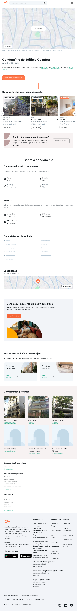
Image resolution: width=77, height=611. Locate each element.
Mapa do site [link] (67, 540)
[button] (38, 282)
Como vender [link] (56, 530)
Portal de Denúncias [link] (11, 596)
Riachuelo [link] (7, 500)
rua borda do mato (57, 453)
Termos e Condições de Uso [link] (14, 599)
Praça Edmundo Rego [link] (10, 481)
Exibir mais (8, 469)
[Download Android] (11, 556)
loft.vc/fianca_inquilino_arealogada (46, 546)
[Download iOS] (26, 556)
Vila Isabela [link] (7, 507)
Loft (3, 50)
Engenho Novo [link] (8, 502)
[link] (61, 141)
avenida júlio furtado (10, 422)
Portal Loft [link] (66, 524)
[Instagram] (59, 605)
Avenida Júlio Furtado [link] (10, 484)
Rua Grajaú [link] (7, 477)
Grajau (29, 50)
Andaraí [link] (6, 504)
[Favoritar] (28, 119)
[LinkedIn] (65, 605)
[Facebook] (71, 605)
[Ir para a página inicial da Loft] (6, 3)
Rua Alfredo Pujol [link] (9, 479)
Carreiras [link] (54, 547)
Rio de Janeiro (21, 50)
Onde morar (10, 50)
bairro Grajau (55, 67)
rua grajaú (44, 67)
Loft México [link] (55, 558)
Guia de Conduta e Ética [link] (35, 599)
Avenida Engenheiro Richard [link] (12, 486)
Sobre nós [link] (54, 542)
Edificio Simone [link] (8, 466)
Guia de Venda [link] (68, 535)
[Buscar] (44, 2)
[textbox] (28, 3)
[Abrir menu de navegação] (72, 3)
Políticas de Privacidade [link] (29, 596)
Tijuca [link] (5, 497)
